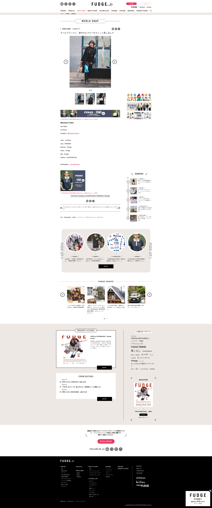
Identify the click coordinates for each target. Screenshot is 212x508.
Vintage (134, 360)
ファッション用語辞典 (66, 480)
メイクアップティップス (94, 475)
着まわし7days (64, 484)
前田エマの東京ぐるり (94, 494)
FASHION (63, 11)
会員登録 (131, 3)
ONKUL (132, 369)
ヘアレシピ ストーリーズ (94, 473)
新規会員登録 (106, 441)
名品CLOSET (64, 471)
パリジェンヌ (137, 343)
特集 (62, 469)
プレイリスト (92, 490)
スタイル (133, 336)
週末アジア (91, 488)
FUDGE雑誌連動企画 (147, 351)
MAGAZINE (131, 11)
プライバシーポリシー (81, 501)
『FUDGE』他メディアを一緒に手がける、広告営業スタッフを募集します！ (82, 387)
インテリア (134, 341)
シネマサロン (92, 492)
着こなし (136, 351)
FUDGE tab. (71, 11)
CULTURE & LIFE (104, 11)
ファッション (109, 469)
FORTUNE (122, 11)
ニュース (63, 473)
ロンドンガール (143, 358)
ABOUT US (62, 501)
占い (137, 369)
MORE (104, 368)
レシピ (107, 473)
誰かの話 (91, 496)
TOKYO (62, 14)
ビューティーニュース (94, 471)
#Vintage (107, 196)
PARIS (67, 14)
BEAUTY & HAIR (92, 11)
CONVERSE (133, 358)
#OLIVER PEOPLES (91, 196)
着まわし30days (135, 355)
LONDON (73, 14)
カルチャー (91, 481)
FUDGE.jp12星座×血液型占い (140, 338)
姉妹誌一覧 (138, 468)
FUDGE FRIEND (138, 347)
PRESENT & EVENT (142, 11)
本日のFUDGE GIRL (144, 369)
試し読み (143, 414)
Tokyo (141, 341)
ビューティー (109, 471)
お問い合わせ (71, 501)
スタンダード (64, 482)
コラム (90, 487)
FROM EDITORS (140, 471)
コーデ (144, 354)
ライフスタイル (92, 483)
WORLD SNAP (81, 11)
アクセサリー (64, 486)
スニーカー (141, 361)
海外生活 (108, 477)
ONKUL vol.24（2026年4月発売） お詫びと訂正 (74, 392)
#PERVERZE (100, 196)
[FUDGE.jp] (102, 4)
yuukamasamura (74, 133)
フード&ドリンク (93, 485)
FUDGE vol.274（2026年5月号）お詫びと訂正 (74, 382)
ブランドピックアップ (66, 478)
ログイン (146, 3)
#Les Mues (81, 196)
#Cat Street (74, 196)
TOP (61, 217)
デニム (151, 355)
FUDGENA (114, 11)
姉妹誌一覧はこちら (143, 417)
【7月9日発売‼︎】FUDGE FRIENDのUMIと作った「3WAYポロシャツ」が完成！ (79, 119)
